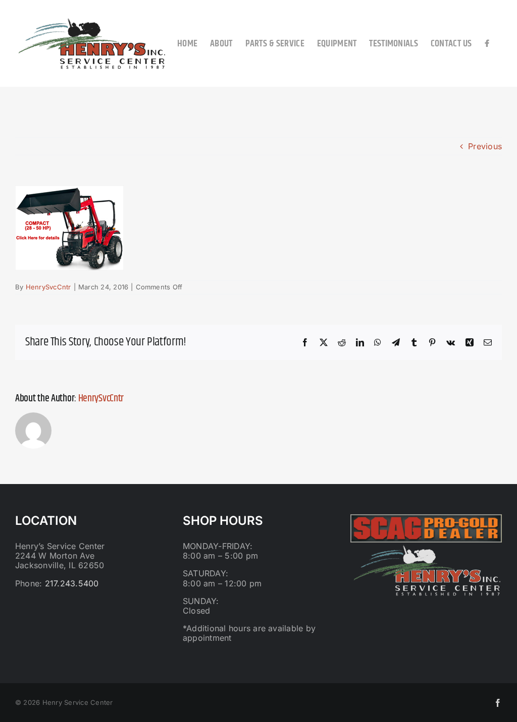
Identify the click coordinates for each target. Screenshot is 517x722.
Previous (485, 146)
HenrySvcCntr (48, 287)
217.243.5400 (72, 583)
